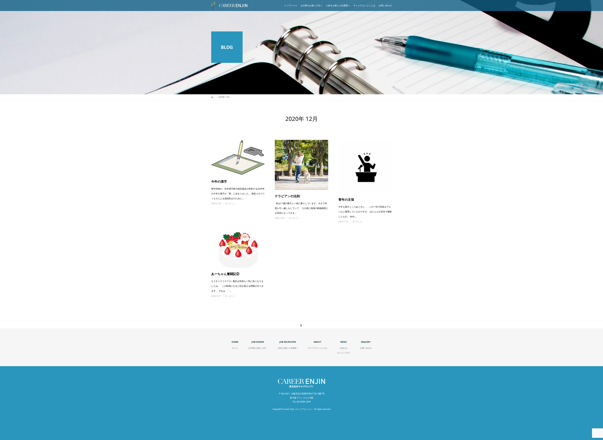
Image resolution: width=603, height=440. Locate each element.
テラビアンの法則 (287, 196)
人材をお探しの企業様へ (338, 5)
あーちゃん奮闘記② (225, 274)
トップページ (290, 5)
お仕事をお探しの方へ (312, 5)
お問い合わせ (385, 5)
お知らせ (343, 348)
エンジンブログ (343, 352)
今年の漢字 (219, 181)
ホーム (235, 348)
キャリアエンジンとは (364, 5)
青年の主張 (346, 199)
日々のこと (230, 203)
